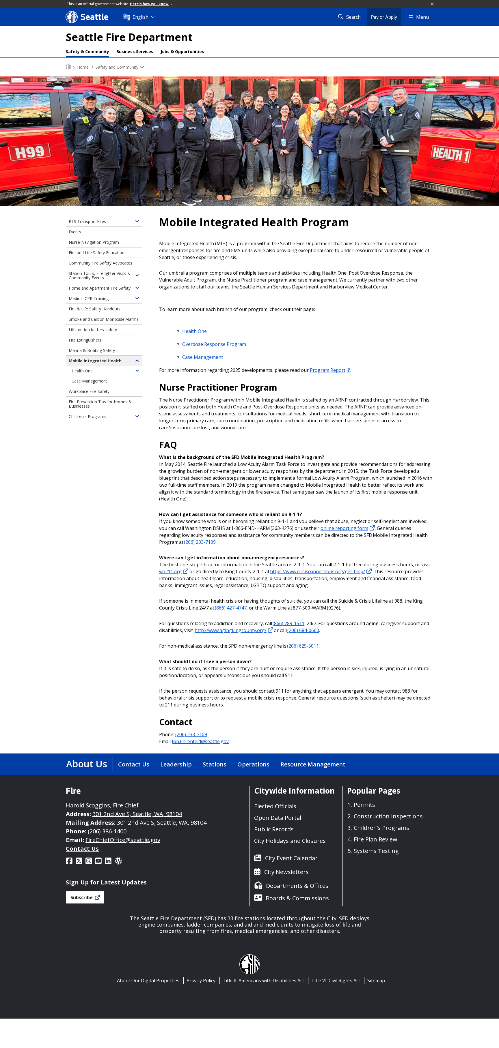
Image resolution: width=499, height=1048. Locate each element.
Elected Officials (275, 806)
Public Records (274, 829)
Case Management (202, 357)
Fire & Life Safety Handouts (94, 309)
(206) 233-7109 (200, 542)
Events (75, 232)
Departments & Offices (297, 886)
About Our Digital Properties (148, 980)
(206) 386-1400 (107, 831)
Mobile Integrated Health (95, 360)
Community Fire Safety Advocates (100, 263)
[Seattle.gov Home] (68, 67)
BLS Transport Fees (87, 221)
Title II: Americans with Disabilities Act (263, 980)
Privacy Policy (201, 980)
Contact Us (133, 764)
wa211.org (170, 571)
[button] (432, 4)
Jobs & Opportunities (182, 51)
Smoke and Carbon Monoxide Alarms (104, 319)
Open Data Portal (277, 818)
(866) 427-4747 (231, 608)
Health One (194, 331)
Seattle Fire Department (129, 37)
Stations (214, 764)
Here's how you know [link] (149, 3)
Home (83, 67)
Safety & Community (87, 51)
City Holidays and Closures (290, 841)
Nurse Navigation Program (94, 242)
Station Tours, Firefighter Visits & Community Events (100, 275)
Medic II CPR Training (89, 298)
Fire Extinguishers (85, 340)
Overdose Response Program (215, 344)
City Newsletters (286, 872)
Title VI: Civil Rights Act (335, 980)
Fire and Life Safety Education (96, 252)
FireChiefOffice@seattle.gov (122, 840)
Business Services (134, 51)
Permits (364, 805)
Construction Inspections (388, 816)
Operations (253, 764)
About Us (86, 764)
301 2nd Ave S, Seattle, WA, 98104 (137, 814)
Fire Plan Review (375, 839)
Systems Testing (376, 851)
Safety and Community (117, 67)
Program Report (327, 370)
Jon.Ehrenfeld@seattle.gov (200, 741)
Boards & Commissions (297, 898)
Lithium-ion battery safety (93, 329)
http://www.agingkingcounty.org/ (231, 630)
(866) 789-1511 (288, 623)
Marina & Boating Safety (92, 350)
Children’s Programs (381, 828)
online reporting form (344, 528)
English (140, 17)
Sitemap (376, 980)
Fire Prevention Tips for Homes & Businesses (100, 404)
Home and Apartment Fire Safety (100, 288)
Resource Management (312, 764)
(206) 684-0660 (303, 630)
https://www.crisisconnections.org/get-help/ (317, 571)
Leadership (176, 764)
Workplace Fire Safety (89, 391)
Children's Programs (87, 416)
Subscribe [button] (82, 897)
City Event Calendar (291, 858)
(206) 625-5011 (303, 646)
